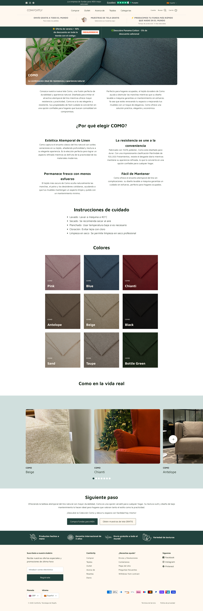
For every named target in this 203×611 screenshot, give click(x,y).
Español (172, 3)
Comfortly (37, 603)
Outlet (89, 566)
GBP (34, 595)
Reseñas (90, 574)
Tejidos (89, 562)
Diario (89, 578)
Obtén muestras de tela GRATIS (118, 521)
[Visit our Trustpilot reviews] (122, 2)
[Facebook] (26, 3)
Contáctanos (124, 562)
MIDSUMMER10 (90, 32)
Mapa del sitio (125, 566)
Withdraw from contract (129, 574)
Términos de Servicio (149, 603)
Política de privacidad (167, 603)
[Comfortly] (35, 10)
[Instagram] (30, 3)
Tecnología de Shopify (49, 603)
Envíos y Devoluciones (128, 558)
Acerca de (90, 570)
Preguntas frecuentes (128, 570)
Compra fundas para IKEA (82, 521)
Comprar (90, 558)
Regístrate (45, 577)
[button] (173, 439)
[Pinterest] (33, 3)
